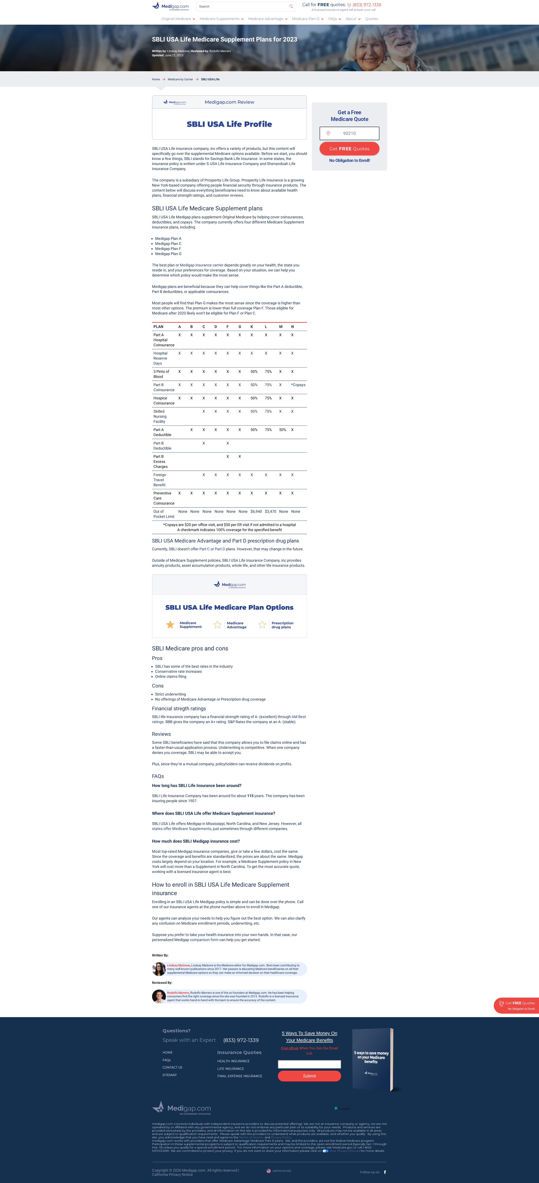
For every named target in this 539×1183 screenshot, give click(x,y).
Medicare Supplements (219, 19)
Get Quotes (349, 148)
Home (156, 79)
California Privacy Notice (172, 1174)
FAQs (332, 19)
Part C (204, 549)
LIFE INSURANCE (230, 1069)
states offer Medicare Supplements (181, 828)
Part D (220, 549)
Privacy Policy (281, 1137)
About (351, 19)
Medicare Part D (305, 19)
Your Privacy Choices (344, 1151)
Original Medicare (176, 19)
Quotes (371, 19)
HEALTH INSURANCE (233, 1061)
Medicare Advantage (265, 19)
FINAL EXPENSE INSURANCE (239, 1076)
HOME (168, 1052)
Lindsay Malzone (178, 51)
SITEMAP (170, 1075)
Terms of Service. (251, 1137)
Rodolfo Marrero (220, 51)
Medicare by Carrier (180, 79)
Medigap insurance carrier (201, 265)
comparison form (204, 939)
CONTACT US (172, 1067)
